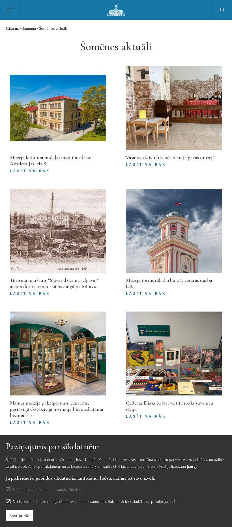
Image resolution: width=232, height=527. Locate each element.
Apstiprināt (19, 515)
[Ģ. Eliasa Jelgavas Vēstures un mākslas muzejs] (116, 9)
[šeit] (192, 466)
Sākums (12, 28)
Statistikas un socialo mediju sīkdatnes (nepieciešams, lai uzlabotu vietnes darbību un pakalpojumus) (94, 501)
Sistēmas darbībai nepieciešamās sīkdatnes (48, 489)
